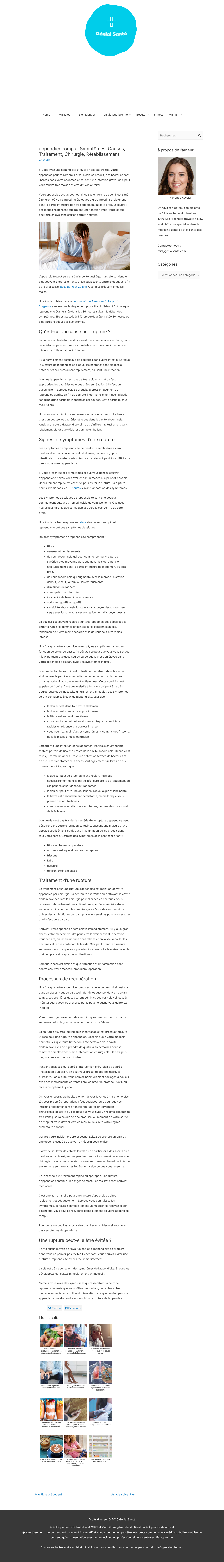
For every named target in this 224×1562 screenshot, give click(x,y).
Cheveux (44, 159)
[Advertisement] (112, 86)
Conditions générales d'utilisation (123, 1527)
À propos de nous (160, 1527)
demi (83, 522)
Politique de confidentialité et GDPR (75, 1527)
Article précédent (48, 1494)
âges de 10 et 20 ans (73, 286)
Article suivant (123, 1494)
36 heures (74, 488)
